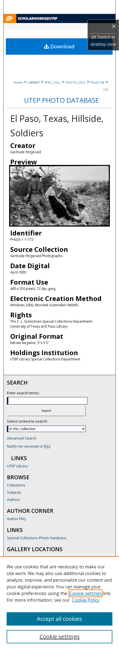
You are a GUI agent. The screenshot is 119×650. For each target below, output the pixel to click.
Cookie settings (85, 593)
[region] (59, 603)
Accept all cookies (59, 619)
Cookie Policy (85, 600)
